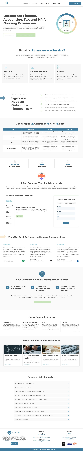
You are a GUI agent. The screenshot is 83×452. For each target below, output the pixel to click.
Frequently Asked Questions (69, 437)
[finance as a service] (51, 349)
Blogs (69, 434)
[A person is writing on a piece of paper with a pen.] (32, 349)
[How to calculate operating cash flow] (70, 349)
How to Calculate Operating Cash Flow (70, 356)
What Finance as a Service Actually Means (50, 356)
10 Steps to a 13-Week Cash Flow (12, 356)
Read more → (8, 364)
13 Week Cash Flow (69, 439)
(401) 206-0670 (41, 434)
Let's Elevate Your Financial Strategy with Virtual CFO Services (31, 357)
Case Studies (69, 436)
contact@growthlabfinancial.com (41, 437)
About (69, 433)
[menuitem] (26, 3)
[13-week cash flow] (13, 349)
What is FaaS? (69, 438)
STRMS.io (7, 440)
